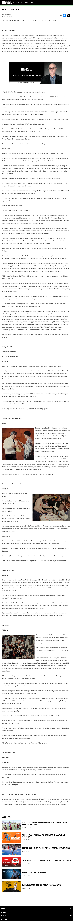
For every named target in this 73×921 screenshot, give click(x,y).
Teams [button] (3, 912)
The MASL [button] (4, 908)
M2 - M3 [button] (4, 919)
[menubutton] (70, 3)
